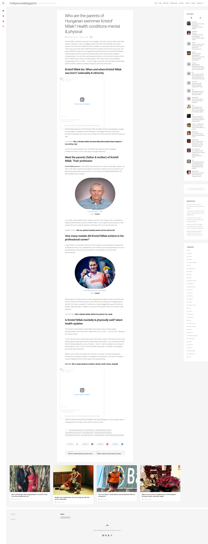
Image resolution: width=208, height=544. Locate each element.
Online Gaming (192, 323)
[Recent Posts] (191, 18)
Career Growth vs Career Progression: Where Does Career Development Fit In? (195, 219)
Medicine (190, 314)
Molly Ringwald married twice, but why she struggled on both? (198, 174)
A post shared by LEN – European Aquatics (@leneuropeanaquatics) (82, 125)
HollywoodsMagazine (23, 3)
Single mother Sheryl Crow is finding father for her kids (198, 127)
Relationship (173, 3)
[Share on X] (72, 444)
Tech (189, 357)
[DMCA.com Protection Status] (65, 518)
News (189, 320)
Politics (190, 329)
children (190, 271)
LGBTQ (190, 311)
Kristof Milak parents (88, 432)
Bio (160, 3)
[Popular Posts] (200, 18)
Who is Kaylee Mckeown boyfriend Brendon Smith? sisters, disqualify (95, 364)
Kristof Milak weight (99, 435)
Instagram (97, 293)
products (190, 332)
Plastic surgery (192, 326)
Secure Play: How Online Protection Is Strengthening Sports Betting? (195, 206)
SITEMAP (13, 514)
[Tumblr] (3, 21)
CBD (189, 265)
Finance (187, 3)
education (190, 283)
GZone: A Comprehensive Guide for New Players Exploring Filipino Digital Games (198, 36)
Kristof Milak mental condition (103, 430)
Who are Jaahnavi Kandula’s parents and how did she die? (96, 230)
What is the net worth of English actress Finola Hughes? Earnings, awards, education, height (159, 495)
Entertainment (191, 287)
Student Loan (191, 354)
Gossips (181, 3)
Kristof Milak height (89, 430)
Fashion (190, 290)
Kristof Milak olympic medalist (73, 432)
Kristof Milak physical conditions (103, 432)
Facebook (97, 214)
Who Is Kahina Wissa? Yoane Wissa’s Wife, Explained (197, 101)
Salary (190, 341)
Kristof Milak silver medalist (73, 435)
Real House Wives (193, 335)
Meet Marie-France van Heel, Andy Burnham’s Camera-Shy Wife (197, 93)
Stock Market (191, 350)
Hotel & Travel (191, 305)
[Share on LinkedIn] (117, 444)
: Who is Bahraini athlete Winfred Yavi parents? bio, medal (93, 314)
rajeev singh (84, 37)
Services (190, 344)
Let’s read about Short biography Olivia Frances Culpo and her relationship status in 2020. (198, 154)
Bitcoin (190, 253)
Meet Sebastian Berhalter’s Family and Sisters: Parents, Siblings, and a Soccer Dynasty (195, 233)
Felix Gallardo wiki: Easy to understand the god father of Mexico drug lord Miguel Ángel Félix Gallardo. (198, 165)
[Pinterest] (3, 26)
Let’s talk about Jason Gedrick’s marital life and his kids (198, 135)
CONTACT (13, 519)
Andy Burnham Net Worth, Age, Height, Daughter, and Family (197, 85)
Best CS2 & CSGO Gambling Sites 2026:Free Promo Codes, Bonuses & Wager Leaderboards (198, 57)
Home (156, 3)
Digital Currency (192, 280)
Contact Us (200, 3)
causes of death (192, 262)
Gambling (194, 22)
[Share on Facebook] (87, 444)
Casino (194, 52)
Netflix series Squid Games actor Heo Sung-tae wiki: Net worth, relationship (72, 498)
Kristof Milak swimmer (87, 435)
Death (189, 277)
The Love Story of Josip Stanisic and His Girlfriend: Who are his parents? (116, 495)
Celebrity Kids (191, 268)
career (193, 42)
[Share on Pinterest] (102, 444)
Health (193, 3)
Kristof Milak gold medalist (76, 430)
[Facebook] (3, 11)
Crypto (190, 274)
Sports (190, 347)
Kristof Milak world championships (115, 435)
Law (189, 308)
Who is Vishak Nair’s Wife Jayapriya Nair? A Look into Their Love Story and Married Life (29, 495)
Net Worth (166, 3)
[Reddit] (3, 16)
